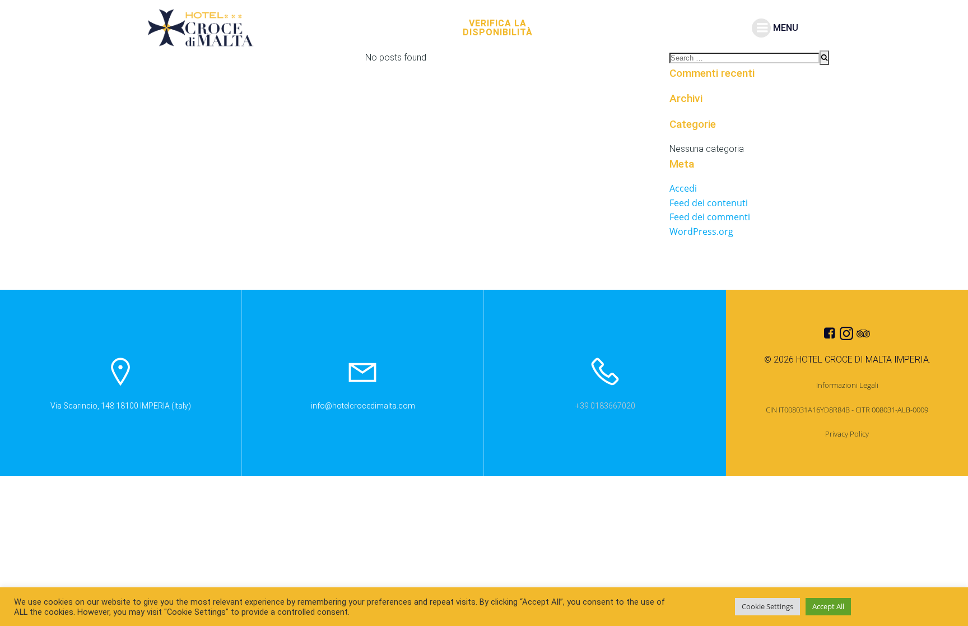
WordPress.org (701, 231)
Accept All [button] (828, 606)
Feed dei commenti (709, 217)
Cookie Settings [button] (767, 606)
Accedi (683, 188)
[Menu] (761, 28)
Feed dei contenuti (708, 203)
